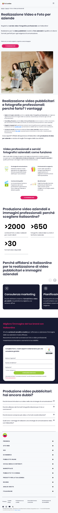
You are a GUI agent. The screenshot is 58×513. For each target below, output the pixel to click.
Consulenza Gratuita (29, 373)
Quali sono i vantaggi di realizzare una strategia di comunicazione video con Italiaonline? (27, 422)
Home (2, 8)
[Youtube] (9, 506)
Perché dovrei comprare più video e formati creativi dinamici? (24, 415)
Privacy (5, 501)
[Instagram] (6, 506)
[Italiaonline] (6, 3)
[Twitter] (13, 506)
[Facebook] (3, 506)
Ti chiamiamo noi (10, 46)
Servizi (7, 8)
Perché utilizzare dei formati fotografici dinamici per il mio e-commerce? (24, 408)
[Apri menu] (53, 3)
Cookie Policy (9, 501)
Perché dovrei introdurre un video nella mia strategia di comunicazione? (28, 401)
